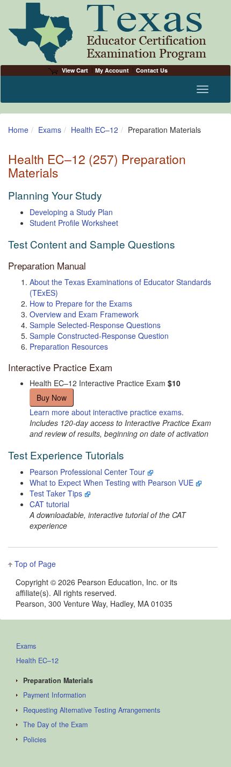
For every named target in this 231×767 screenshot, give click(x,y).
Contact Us (152, 70)
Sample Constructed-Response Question (99, 335)
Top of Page (35, 563)
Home (18, 129)
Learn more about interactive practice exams (106, 412)
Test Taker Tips (57, 493)
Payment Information (54, 695)
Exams (49, 129)
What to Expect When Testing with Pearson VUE (113, 482)
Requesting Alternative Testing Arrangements (91, 710)
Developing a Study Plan (71, 212)
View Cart (75, 70)
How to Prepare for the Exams (81, 303)
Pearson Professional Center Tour (88, 471)
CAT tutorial (49, 504)
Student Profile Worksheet (74, 222)
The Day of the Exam (55, 724)
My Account (112, 70)
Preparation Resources (69, 346)
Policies (34, 739)
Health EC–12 (94, 129)
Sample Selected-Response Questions (95, 324)
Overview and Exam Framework (84, 314)
